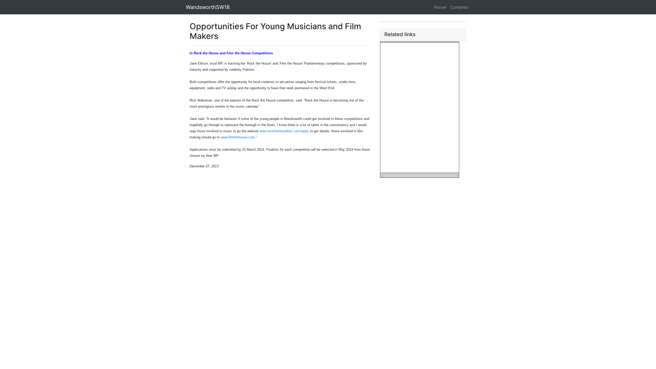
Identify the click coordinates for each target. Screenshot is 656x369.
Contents (459, 7)
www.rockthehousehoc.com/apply (284, 131)
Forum (440, 7)
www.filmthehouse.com (238, 137)
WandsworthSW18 (208, 7)
